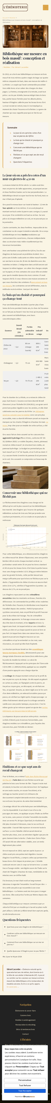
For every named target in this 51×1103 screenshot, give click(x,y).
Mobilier (7, 67)
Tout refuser (25, 1085)
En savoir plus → (13, 987)
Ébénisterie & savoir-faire (25, 1010)
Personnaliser (24, 1080)
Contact (25, 1034)
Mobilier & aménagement (25, 1020)
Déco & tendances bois (25, 1029)
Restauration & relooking (26, 1025)
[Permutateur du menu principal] (45, 7)
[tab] (25, 926)
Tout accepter (25, 1091)
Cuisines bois (25, 1015)
